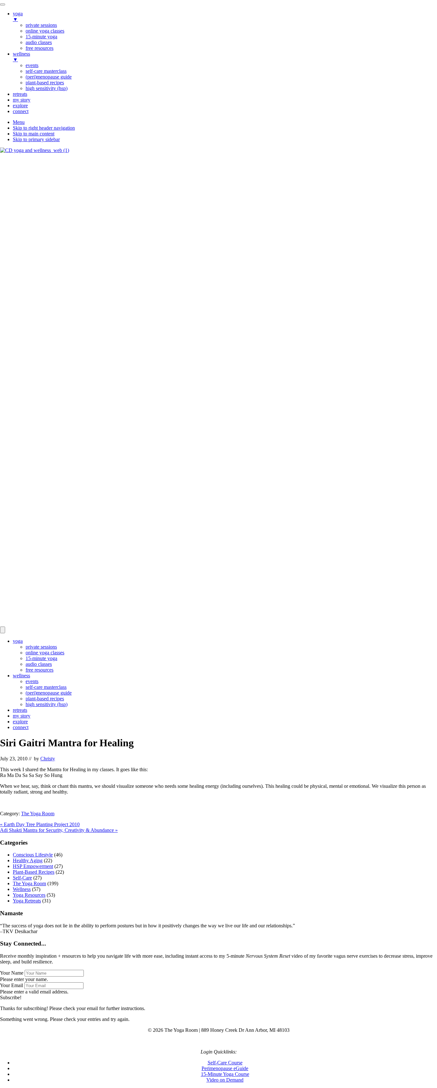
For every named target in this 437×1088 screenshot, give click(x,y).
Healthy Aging (28, 860)
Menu (19, 122)
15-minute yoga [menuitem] (41, 36)
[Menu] (2, 630)
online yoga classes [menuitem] (45, 31)
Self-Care (22, 877)
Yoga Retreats (27, 900)
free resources (39, 670)
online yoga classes (45, 652)
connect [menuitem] (20, 111)
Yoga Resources (29, 895)
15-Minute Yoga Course (225, 1074)
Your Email (11, 985)
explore (20, 721)
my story (21, 716)
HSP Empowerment (33, 866)
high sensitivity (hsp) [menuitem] (47, 88)
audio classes (39, 664)
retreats (20, 710)
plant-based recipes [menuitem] (45, 82)
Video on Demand (224, 1080)
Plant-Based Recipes (33, 872)
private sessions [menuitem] (41, 25)
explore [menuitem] (20, 105)
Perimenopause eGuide (225, 1068)
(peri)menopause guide (49, 693)
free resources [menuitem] (39, 48)
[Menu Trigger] (2, 4)
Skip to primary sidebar (36, 139)
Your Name (11, 973)
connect (20, 727)
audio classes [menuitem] (39, 42)
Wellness (22, 889)
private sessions (41, 647)
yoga (18, 641)
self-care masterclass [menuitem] (46, 71)
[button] (10, 997)
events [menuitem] (32, 65)
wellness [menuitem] (21, 56)
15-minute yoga (41, 658)
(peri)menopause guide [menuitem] (49, 77)
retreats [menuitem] (20, 94)
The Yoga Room (37, 813)
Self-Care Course (225, 1062)
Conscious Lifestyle (33, 854)
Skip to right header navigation (44, 128)
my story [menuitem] (21, 100)
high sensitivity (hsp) (47, 704)
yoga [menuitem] (18, 16)
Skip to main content (33, 133)
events (32, 681)
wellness (21, 675)
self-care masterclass (46, 687)
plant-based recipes (45, 698)
